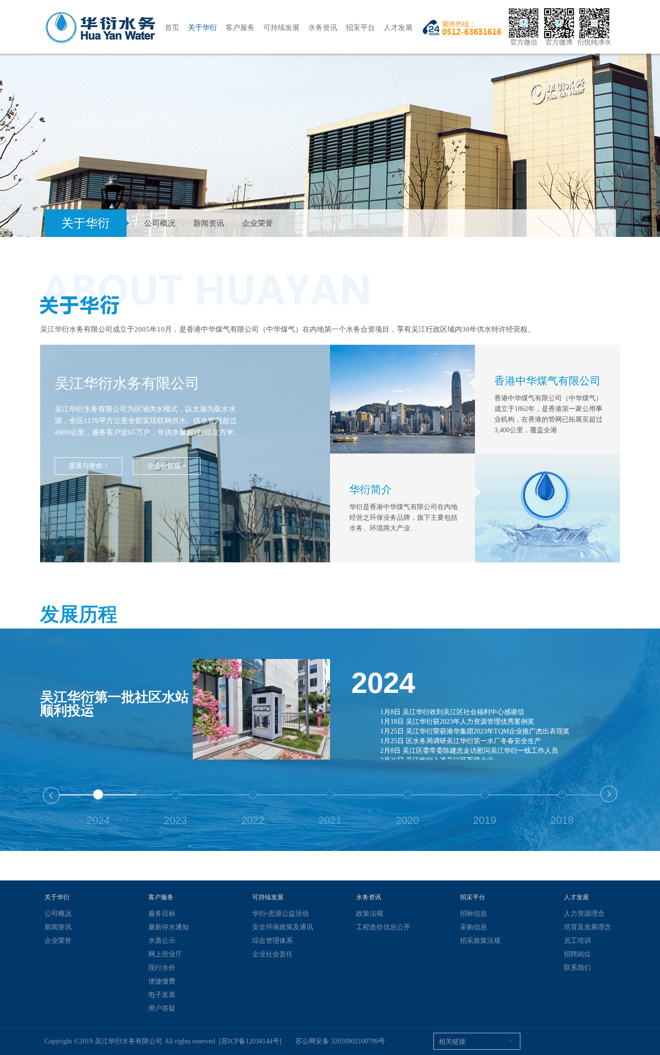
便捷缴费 (161, 981)
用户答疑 (161, 1008)
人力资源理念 (584, 913)
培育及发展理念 (587, 927)
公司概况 (159, 223)
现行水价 (161, 967)
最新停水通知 (168, 927)
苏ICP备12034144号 (250, 1041)
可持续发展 (281, 27)
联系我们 (577, 967)
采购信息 (473, 927)
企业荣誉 (257, 223)
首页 (172, 27)
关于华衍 (202, 27)
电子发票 (161, 994)
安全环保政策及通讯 (282, 927)
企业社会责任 (272, 954)
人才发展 (398, 27)
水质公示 (161, 940)
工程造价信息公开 (383, 927)
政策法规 (369, 913)
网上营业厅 (165, 954)
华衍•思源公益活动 (280, 913)
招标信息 (473, 913)
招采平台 (360, 27)
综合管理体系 (272, 940)
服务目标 (161, 913)
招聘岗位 (577, 954)
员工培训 (577, 940)
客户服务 (240, 27)
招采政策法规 (480, 940)
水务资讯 (322, 27)
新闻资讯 (208, 223)
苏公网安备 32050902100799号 (340, 1041)
